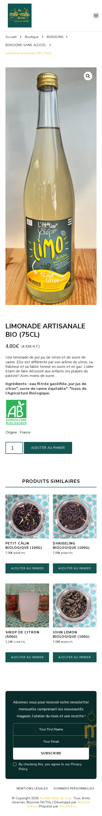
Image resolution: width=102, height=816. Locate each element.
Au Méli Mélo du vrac (55, 798)
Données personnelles (74, 788)
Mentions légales (32, 788)
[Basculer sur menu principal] (96, 15)
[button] (88, 76)
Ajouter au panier (48, 448)
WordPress (67, 806)
